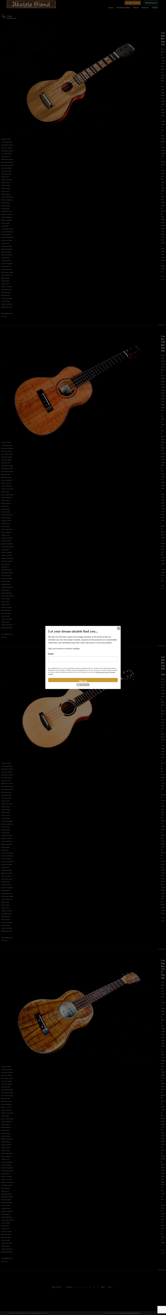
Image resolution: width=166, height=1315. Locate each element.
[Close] (118, 628)
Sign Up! (83, 681)
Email (50, 654)
